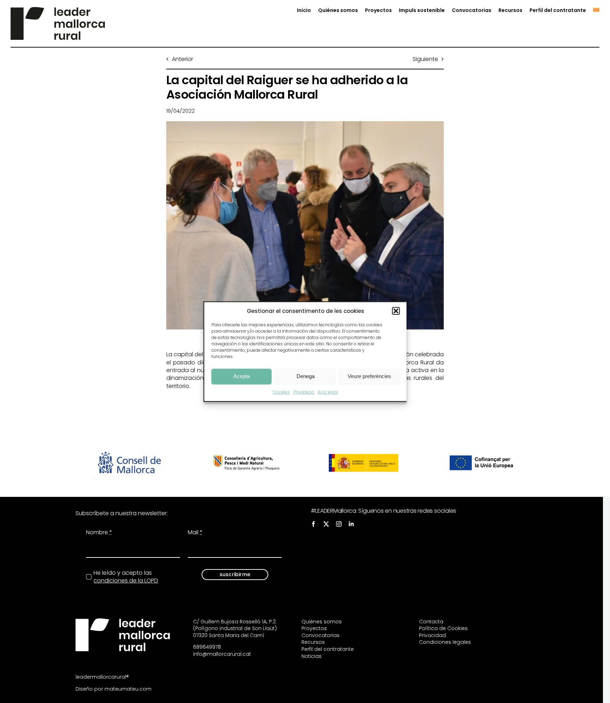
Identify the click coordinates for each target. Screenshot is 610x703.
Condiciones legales (445, 642)
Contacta (431, 621)
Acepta (241, 376)
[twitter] (326, 524)
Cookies (281, 392)
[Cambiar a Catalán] (592, 10)
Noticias (311, 656)
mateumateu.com (127, 688)
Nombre (99, 532)
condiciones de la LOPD (126, 580)
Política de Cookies (443, 628)
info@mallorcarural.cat (222, 654)
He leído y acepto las (126, 577)
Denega (306, 376)
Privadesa (303, 392)
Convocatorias (320, 635)
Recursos (313, 642)
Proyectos (314, 628)
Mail (195, 532)
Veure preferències (369, 376)
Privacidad (432, 635)
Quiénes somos (321, 621)
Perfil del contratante (327, 649)
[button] (396, 310)
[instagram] (339, 524)
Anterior (182, 59)
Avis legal (328, 392)
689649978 (207, 646)
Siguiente (425, 59)
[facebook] (313, 524)
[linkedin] (351, 524)
